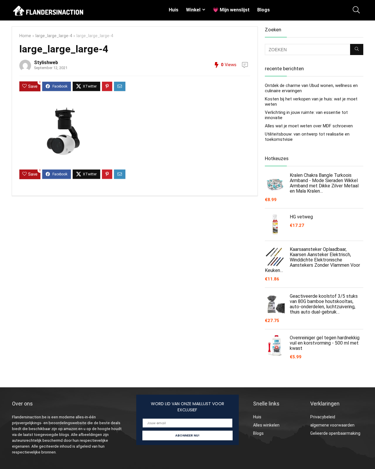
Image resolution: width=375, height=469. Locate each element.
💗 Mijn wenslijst (231, 10)
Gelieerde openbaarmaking (335, 433)
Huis (173, 10)
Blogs (263, 10)
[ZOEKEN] (356, 49)
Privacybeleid (322, 417)
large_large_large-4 (53, 35)
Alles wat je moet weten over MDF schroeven (309, 126)
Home (25, 35)
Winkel (193, 10)
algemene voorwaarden (332, 425)
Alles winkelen (266, 425)
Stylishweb (46, 62)
